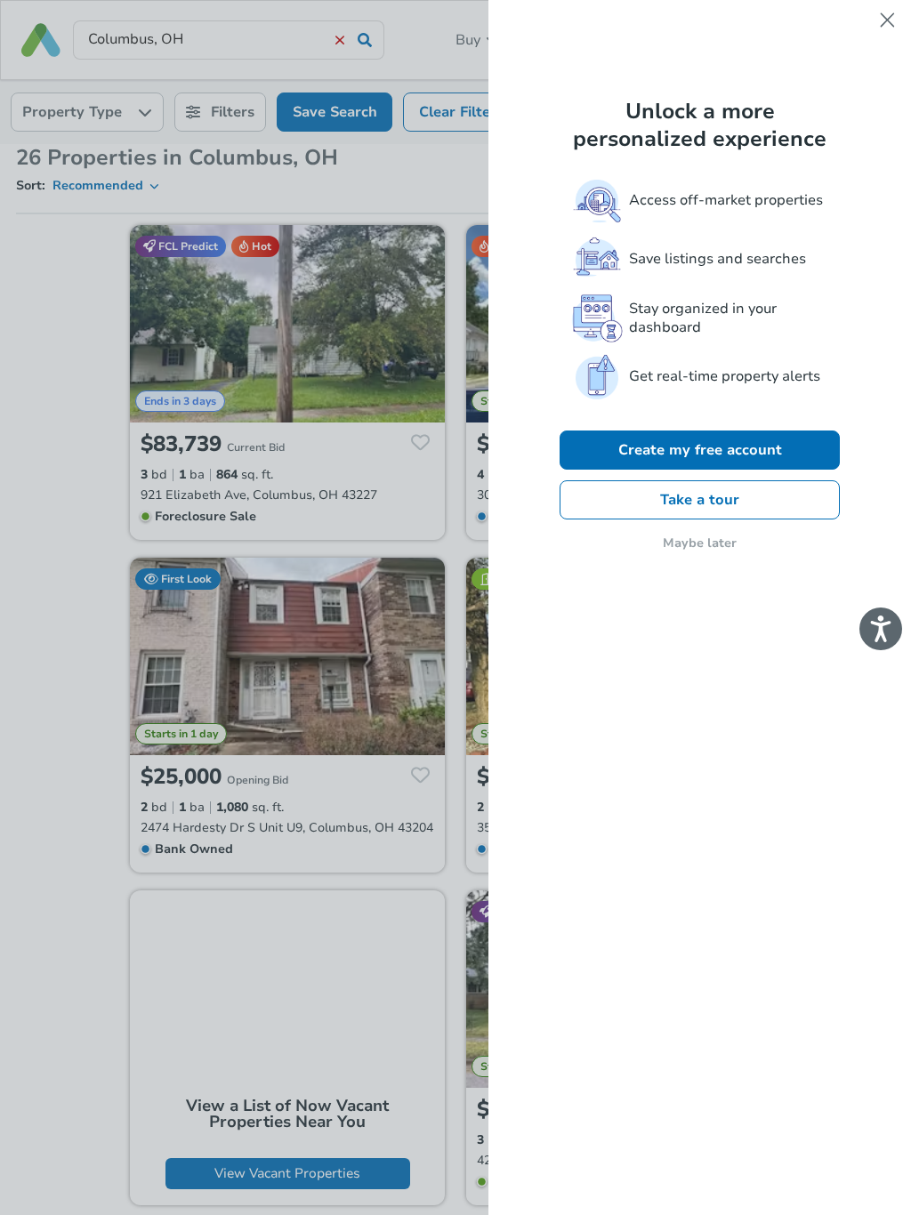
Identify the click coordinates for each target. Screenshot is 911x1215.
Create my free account (700, 450)
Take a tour (699, 500)
